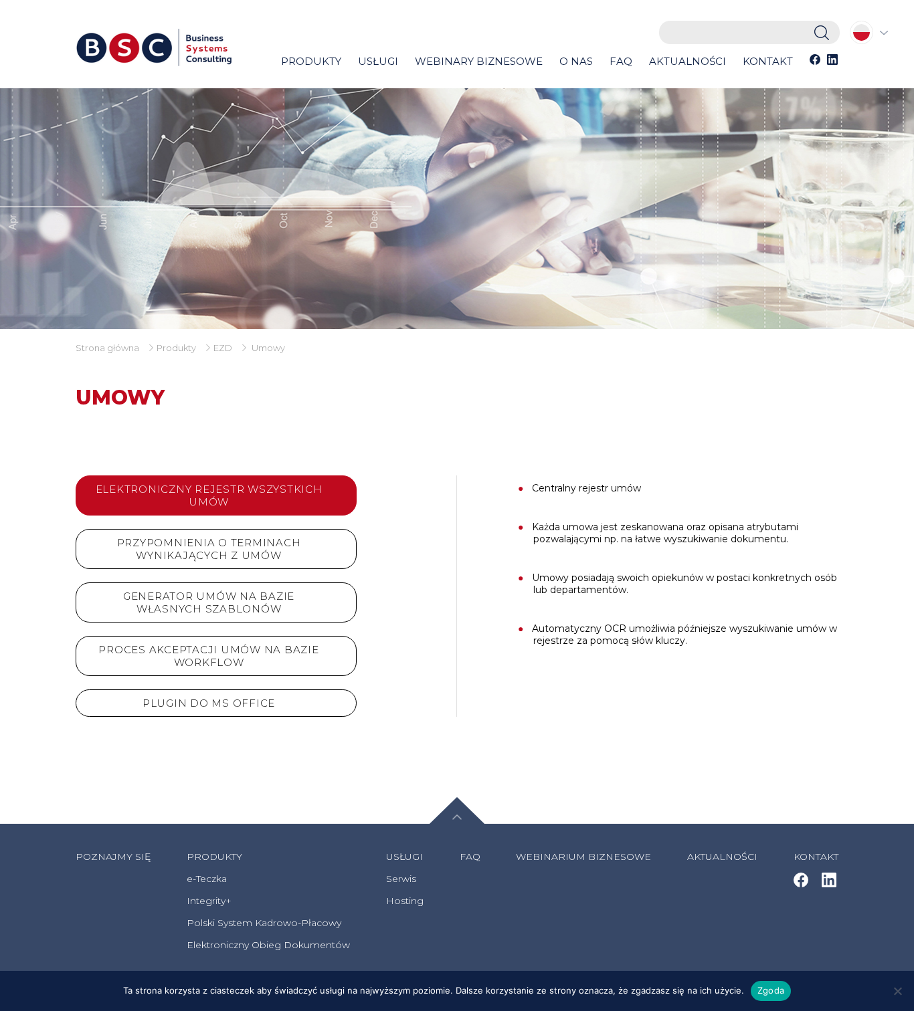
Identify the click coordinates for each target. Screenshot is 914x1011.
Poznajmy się (113, 857)
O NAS (576, 61)
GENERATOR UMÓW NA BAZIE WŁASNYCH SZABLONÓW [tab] (208, 602)
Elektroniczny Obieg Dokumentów (268, 945)
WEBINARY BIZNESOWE (479, 61)
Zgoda (770, 990)
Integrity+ (209, 901)
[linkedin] (832, 63)
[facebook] (815, 63)
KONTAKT (768, 61)
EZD (222, 347)
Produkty (176, 347)
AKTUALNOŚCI (687, 61)
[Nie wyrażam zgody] (897, 991)
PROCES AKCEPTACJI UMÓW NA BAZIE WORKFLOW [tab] (208, 656)
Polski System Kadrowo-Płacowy (264, 923)
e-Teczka (207, 879)
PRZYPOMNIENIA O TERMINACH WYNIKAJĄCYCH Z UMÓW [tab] (209, 549)
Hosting (405, 901)
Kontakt (816, 857)
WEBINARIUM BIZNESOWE (583, 857)
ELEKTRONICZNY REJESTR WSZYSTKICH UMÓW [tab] (209, 495)
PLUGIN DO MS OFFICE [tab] (209, 703)
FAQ (621, 61)
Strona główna (107, 347)
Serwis (401, 879)
